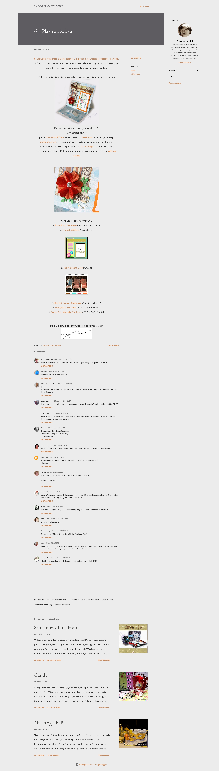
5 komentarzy (52, 755)
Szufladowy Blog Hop (55, 627)
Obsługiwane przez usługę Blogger (93, 764)
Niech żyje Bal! (48, 722)
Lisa (42, 543)
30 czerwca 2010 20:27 (59, 519)
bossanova (45, 519)
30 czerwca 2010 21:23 (60, 531)
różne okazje (135, 74)
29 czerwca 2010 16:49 (57, 372)
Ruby (43, 492)
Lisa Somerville (46, 401)
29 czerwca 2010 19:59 (66, 384)
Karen (43, 472)
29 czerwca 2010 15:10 (63, 359)
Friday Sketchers (71, 229)
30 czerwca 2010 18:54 (54, 492)
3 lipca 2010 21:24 (63, 558)
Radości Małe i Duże (48, 6)
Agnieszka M (185, 41)
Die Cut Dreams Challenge (67, 303)
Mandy (43, 428)
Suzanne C (45, 445)
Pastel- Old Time (55, 137)
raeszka (44, 372)
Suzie (43, 507)
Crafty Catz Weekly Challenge (66, 312)
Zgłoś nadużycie (175, 83)
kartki (133, 71)
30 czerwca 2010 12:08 (59, 445)
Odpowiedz (47, 366)
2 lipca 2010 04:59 (52, 543)
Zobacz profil (184, 63)
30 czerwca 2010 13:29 (58, 457)
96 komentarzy (53, 708)
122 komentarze (53, 660)
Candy (41, 675)
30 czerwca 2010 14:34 (55, 472)
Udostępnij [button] (136, 58)
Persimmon (87, 137)
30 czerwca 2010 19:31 (55, 507)
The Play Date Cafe (73, 267)
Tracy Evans (45, 413)
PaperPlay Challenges (66, 225)
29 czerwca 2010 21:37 (62, 401)
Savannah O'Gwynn (48, 558)
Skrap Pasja (87, 146)
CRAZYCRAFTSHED (48, 384)
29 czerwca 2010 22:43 (56, 428)
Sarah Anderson (47, 359)
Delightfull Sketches (65, 307)
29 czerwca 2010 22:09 (60, 413)
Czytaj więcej (104, 660)
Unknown (44, 457)
